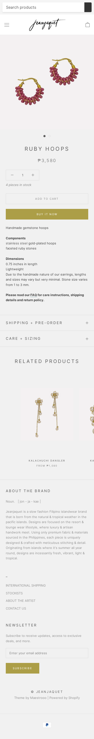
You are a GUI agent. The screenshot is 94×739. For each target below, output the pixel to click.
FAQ (33, 295)
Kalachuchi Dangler (47, 460)
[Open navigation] (6, 25)
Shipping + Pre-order (34, 322)
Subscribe (22, 668)
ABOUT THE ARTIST (20, 601)
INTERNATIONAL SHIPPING (26, 585)
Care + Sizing (23, 338)
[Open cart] (88, 24)
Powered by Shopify (64, 698)
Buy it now (47, 214)
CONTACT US (16, 608)
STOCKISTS (14, 593)
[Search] (88, 7)
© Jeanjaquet (47, 692)
